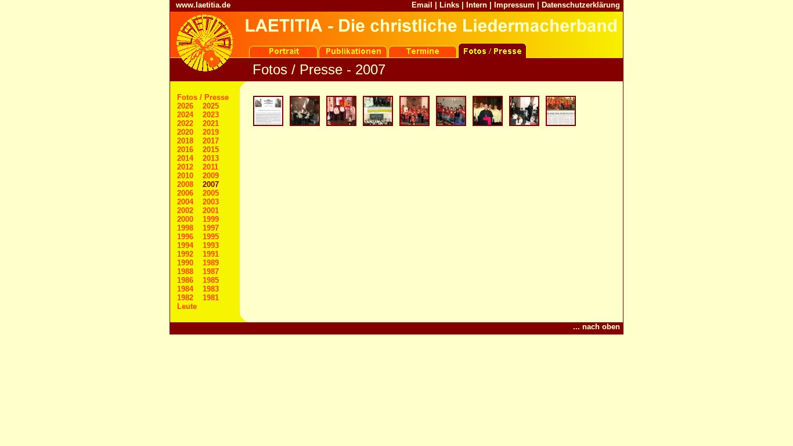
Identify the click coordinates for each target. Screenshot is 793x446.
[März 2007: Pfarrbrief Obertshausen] (267, 124)
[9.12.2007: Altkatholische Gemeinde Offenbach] (523, 124)
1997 (211, 228)
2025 (211, 106)
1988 (185, 271)
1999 (211, 219)
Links (449, 5)
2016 (185, 149)
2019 (211, 132)
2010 (185, 175)
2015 (211, 149)
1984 (185, 289)
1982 (185, 297)
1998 (185, 228)
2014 (185, 158)
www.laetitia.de (203, 5)
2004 (185, 201)
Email (422, 5)
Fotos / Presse (203, 97)
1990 (185, 262)
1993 (211, 245)
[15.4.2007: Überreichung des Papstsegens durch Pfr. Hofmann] (340, 124)
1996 (185, 236)
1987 (211, 271)
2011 (210, 167)
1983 (211, 289)
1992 (185, 254)
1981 (211, 297)
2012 (185, 167)
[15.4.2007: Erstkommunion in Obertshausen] (304, 124)
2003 (211, 201)
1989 (211, 262)
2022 (185, 123)
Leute (187, 306)
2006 (185, 193)
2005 (211, 193)
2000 (185, 219)
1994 (185, 245)
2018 (185, 140)
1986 (185, 280)
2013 (211, 158)
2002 (185, 210)
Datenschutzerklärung (581, 5)
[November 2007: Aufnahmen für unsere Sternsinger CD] (413, 124)
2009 (211, 175)
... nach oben (596, 326)
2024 (185, 114)
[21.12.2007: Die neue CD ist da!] (560, 124)
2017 (211, 140)
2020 (185, 132)
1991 (211, 254)
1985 (211, 280)
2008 (185, 184)
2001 (211, 210)
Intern (476, 5)
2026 (185, 106)
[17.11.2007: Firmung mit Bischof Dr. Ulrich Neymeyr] (487, 124)
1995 (211, 236)
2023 (211, 114)
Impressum (514, 5)
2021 (211, 123)
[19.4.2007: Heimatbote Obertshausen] (377, 124)
